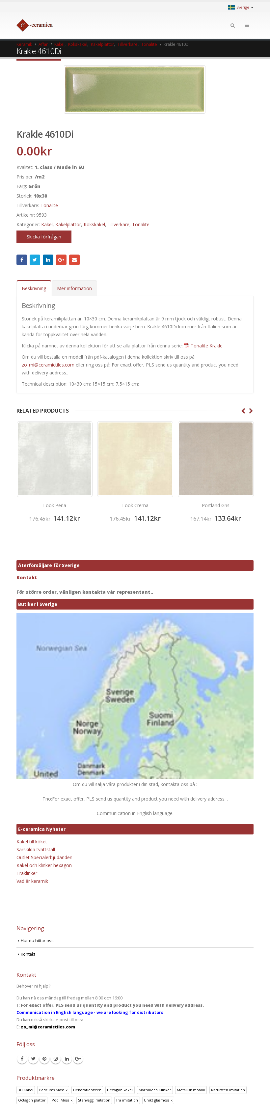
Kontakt (26, 577)
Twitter (35, 260)
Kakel (47, 224)
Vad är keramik (32, 881)
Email (74, 260)
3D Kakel (25, 1089)
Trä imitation (127, 1100)
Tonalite (49, 205)
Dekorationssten (87, 1089)
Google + (61, 260)
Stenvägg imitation (94, 1100)
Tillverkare (118, 224)
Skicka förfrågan (44, 236)
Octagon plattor (32, 1100)
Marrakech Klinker (155, 1089)
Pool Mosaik (62, 1100)
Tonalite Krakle (207, 345)
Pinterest (44, 1059)
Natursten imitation (228, 1089)
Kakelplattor (68, 224)
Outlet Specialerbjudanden (44, 857)
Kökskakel (94, 224)
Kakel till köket (31, 841)
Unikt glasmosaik (158, 1100)
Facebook (21, 260)
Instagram (56, 1059)
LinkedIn (48, 260)
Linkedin (67, 1059)
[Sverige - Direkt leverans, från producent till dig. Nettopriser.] (34, 25)
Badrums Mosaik (53, 1089)
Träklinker (26, 873)
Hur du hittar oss (37, 940)
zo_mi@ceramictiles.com (48, 365)
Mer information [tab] (74, 288)
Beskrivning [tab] (34, 288)
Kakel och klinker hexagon (44, 865)
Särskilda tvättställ (35, 849)
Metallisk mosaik (191, 1089)
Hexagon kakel (120, 1089)
